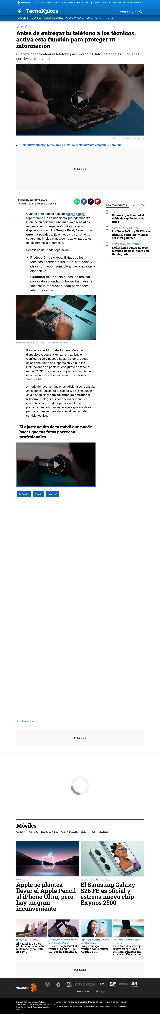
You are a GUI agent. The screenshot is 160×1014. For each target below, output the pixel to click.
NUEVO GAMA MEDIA (27, 940)
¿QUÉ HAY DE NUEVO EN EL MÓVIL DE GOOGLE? (62, 941)
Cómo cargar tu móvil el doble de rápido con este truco (128, 218)
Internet (109, 18)
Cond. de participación (117, 1002)
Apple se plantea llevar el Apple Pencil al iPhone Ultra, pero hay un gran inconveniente (46, 897)
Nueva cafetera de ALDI (49, 2)
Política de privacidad (77, 1002)
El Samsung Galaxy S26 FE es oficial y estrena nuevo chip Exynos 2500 (108, 894)
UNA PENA (22, 879)
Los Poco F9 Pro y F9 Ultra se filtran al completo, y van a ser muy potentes (131, 235)
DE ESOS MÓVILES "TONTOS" (127, 244)
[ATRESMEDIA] (27, 988)
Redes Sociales (53, 18)
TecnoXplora (22, 721)
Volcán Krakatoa (133, 2)
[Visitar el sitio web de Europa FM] (123, 984)
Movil (38, 494)
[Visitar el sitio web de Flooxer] (100, 991)
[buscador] (141, 12)
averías (52, 494)
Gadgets (23, 18)
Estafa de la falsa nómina (113, 2)
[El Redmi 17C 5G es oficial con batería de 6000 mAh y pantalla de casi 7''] (31, 928)
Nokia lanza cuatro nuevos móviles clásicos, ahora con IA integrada (130, 251)
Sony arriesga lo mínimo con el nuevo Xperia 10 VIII (95, 949)
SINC (89, 18)
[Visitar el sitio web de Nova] (80, 984)
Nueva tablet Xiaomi (71, 2)
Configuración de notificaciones (98, 1007)
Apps (98, 18)
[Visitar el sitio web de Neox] (69, 984)
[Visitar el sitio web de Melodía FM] (134, 984)
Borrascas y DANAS (90, 2)
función (23, 494)
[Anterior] (36, 2)
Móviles (36, 18)
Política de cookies (97, 1002)
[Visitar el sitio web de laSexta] (58, 984)
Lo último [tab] (138, 205)
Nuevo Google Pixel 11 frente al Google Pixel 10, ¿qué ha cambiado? (62, 949)
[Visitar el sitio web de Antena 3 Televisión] (47, 984)
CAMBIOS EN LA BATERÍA (125, 228)
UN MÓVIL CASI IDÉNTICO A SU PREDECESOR (95, 941)
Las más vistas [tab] (116, 205)
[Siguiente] (142, 2)
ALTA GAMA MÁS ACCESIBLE (95, 879)
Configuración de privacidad (69, 1007)
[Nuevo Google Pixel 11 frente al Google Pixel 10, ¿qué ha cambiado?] (63, 928)
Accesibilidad (120, 1007)
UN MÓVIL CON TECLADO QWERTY (126, 941)
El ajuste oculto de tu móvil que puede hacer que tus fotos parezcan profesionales (55, 431)
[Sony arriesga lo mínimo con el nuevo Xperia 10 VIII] (96, 928)
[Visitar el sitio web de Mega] (91, 984)
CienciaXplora (75, 18)
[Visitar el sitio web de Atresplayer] (85, 991)
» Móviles (34, 721)
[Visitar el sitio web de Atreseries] (102, 984)
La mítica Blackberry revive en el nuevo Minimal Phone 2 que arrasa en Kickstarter (127, 950)
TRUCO (115, 211)
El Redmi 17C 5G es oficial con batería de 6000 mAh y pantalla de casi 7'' (30, 947)
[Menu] (141, 18)
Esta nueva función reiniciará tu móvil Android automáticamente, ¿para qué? (72, 145)
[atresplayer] (127, 12)
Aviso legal (61, 1002)
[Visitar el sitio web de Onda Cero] (112, 984)
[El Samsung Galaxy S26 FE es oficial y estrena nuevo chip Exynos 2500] (112, 859)
